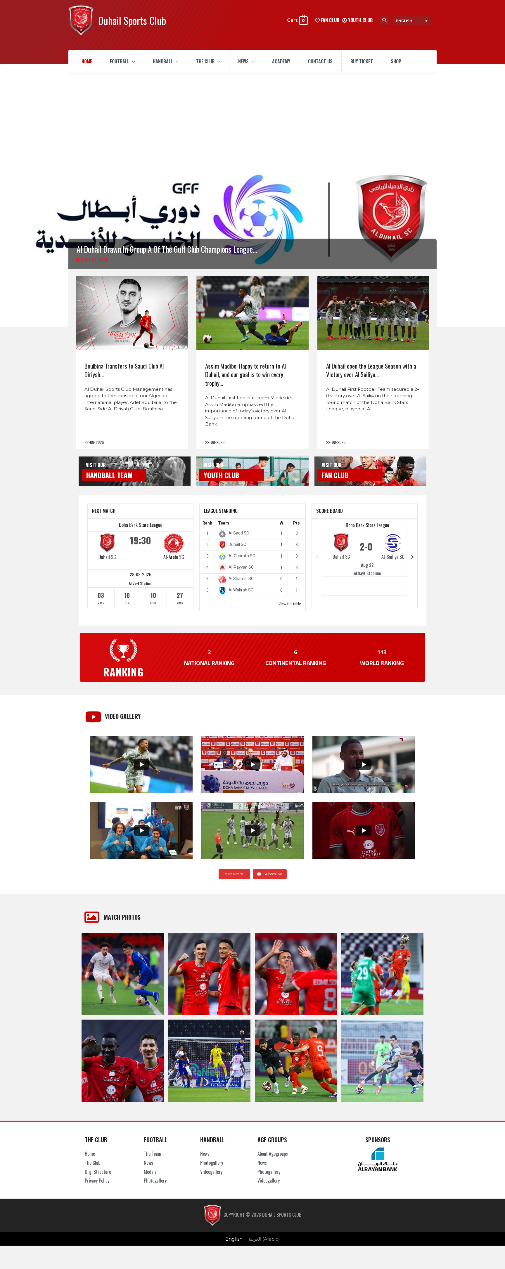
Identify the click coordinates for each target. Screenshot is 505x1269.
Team (223, 523)
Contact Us (320, 61)
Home (87, 61)
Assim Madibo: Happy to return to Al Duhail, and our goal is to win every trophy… (245, 374)
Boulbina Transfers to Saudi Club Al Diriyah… (124, 370)
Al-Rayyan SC (241, 567)
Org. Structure (98, 1171)
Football (119, 61)
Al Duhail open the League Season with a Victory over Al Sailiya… (371, 370)
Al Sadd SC (239, 533)
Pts (296, 523)
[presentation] (132, 61)
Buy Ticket (361, 61)
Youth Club (360, 20)
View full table (290, 604)
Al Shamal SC (241, 578)
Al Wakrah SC (241, 590)
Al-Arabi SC (173, 556)
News (243, 61)
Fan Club (335, 475)
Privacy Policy (97, 1180)
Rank (207, 523)
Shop (396, 61)
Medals (150, 1171)
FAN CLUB (329, 20)
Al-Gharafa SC (242, 555)
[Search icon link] (385, 20)
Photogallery (155, 1180)
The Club (205, 61)
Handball (163, 61)
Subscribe (273, 874)
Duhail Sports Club (132, 20)
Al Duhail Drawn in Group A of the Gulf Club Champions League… (167, 249)
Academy (281, 61)
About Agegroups (272, 1153)
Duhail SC (107, 556)
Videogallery (211, 1171)
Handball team (109, 475)
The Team (152, 1153)
